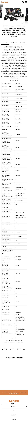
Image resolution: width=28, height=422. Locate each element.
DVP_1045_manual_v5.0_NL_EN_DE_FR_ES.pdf (14, 343)
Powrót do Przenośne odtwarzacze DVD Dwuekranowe (15, 393)
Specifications (14, 42)
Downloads (22, 42)
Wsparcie (13, 406)
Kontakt (13, 415)
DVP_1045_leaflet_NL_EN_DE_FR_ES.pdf (14, 340)
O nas (13, 410)
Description (5, 42)
